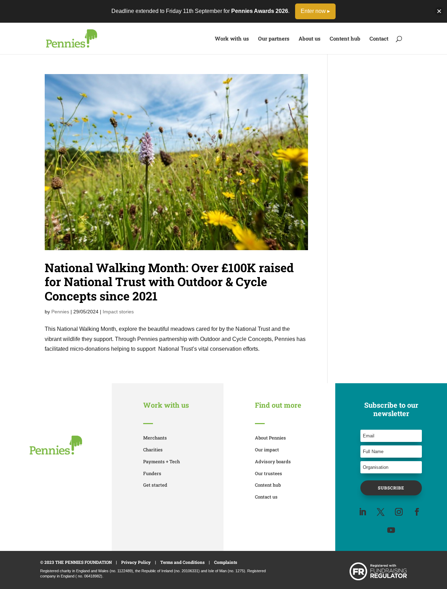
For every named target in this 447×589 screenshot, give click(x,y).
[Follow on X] (380, 511)
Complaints (225, 562)
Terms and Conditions (182, 562)
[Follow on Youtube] (391, 530)
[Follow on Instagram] (398, 511)
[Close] (439, 11)
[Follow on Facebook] (417, 511)
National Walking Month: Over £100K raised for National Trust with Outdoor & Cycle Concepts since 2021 (169, 282)
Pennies (60, 311)
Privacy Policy (136, 562)
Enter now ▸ (315, 11)
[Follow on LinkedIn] (362, 511)
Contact (378, 39)
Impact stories (118, 311)
